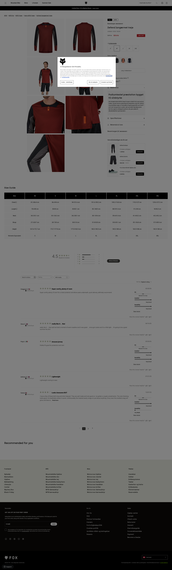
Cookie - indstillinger (67, 82)
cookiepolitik (109, 75)
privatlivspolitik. (66, 77)
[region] (87, 72)
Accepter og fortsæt (106, 82)
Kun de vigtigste (93, 82)
